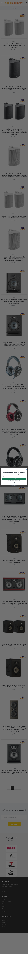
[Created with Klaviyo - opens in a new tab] (14, 485)
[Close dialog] (26, 468)
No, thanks (14, 482)
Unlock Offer (14, 478)
